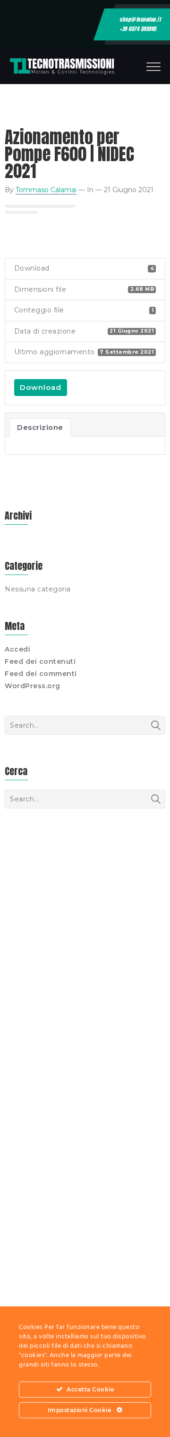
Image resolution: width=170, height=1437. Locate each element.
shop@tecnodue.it (140, 19)
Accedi (17, 649)
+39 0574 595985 (137, 29)
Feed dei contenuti (40, 661)
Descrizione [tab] (40, 427)
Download (40, 387)
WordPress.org (32, 686)
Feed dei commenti (41, 673)
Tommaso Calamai (46, 190)
